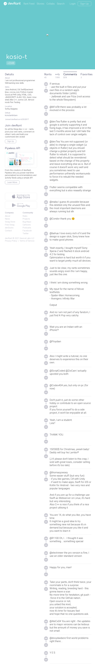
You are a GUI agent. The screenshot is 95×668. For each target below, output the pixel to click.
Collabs (51, 3)
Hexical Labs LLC (27, 238)
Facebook (27, 230)
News (7, 219)
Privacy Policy (11, 241)
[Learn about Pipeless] (21, 159)
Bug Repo (27, 222)
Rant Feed (29, 3)
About (7, 216)
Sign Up (84, 3)
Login (73, 3)
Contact (8, 230)
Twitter (26, 233)
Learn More (12, 182)
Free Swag (9, 225)
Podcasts (27, 228)
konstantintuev (11, 115)
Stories (40, 3)
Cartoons (27, 225)
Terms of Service (27, 241)
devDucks (9, 228)
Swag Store (10, 222)
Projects (26, 219)
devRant (8, 238)
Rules (25, 216)
